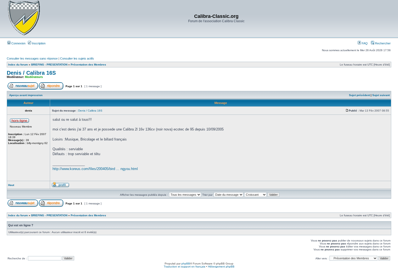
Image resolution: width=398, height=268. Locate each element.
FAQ (364, 43)
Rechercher (382, 43)
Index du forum (18, 64)
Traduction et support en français (184, 266)
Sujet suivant (381, 95)
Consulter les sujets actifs (77, 58)
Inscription (38, 43)
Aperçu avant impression (26, 95)
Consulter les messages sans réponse (32, 58)
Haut (11, 185)
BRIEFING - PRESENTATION (49, 64)
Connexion (18, 43)
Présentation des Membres (88, 64)
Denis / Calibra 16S (31, 73)
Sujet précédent (359, 95)
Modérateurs (34, 77)
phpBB (185, 263)
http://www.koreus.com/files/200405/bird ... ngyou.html (95, 169)
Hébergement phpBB (221, 266)
